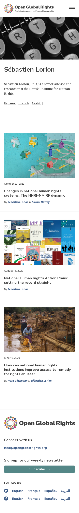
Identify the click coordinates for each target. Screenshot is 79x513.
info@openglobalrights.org (25, 448)
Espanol (10, 103)
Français (34, 491)
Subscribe (37, 469)
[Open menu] (72, 8)
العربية (65, 491)
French (23, 103)
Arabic (36, 103)
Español (50, 491)
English (17, 491)
